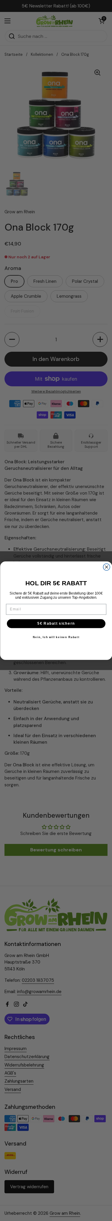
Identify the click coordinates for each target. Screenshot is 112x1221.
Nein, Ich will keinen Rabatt (56, 637)
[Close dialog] (106, 567)
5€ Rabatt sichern (56, 623)
